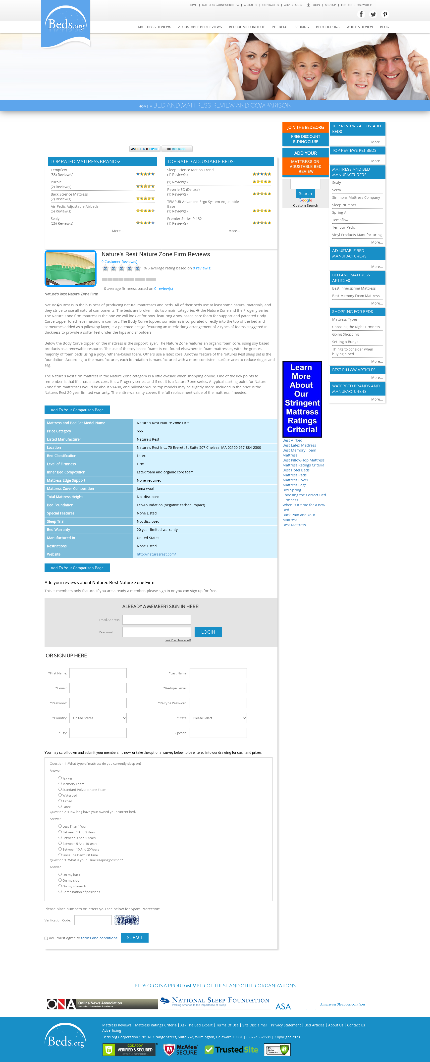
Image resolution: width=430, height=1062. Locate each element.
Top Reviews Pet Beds (354, 150)
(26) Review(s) (62, 223)
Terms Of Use (227, 1025)
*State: (182, 718)
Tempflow (59, 169)
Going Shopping (345, 334)
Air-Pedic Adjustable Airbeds (75, 206)
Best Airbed (292, 440)
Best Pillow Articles (354, 370)
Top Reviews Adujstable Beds (357, 128)
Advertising (293, 5)
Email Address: (109, 619)
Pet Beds (279, 26)
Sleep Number (344, 204)
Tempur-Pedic (344, 227)
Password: (106, 632)
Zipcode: (181, 733)
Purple (56, 182)
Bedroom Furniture (247, 26)
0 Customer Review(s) (119, 261)
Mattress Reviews (154, 26)
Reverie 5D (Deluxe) (183, 189)
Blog (384, 26)
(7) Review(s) (61, 199)
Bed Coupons (328, 26)
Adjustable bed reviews (200, 26)
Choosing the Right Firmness (356, 326)
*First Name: (57, 673)
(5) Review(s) (61, 211)
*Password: (58, 703)
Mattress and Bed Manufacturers (351, 172)
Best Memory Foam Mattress (356, 295)
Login (316, 5)
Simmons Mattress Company (356, 197)
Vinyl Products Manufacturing (357, 234)
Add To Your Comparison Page (77, 409)
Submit (135, 937)
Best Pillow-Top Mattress (303, 459)
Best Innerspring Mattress (354, 288)
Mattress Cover (295, 479)
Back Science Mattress (69, 194)
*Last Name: (178, 673)
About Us (250, 5)
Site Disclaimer (254, 1025)
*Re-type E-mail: (175, 688)
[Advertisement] (161, 130)
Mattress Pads (294, 474)
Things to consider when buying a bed (352, 351)
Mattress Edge (294, 484)
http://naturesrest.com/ (156, 554)
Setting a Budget (346, 341)
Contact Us (270, 5)
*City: (63, 733)
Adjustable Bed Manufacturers (349, 253)
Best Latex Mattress (299, 445)
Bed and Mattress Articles (351, 277)
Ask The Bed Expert (196, 1025)
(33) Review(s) (62, 174)
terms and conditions (99, 937)
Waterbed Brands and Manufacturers (356, 388)
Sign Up (330, 5)
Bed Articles (314, 1025)
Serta (336, 190)
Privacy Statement (286, 1025)
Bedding (301, 26)
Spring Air (340, 212)
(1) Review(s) (177, 174)
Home (193, 5)
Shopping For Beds (352, 311)
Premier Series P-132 (184, 218)
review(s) (202, 267)
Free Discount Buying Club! (305, 139)
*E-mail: (61, 688)
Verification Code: (58, 920)
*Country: (59, 718)
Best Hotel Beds (296, 469)
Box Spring (291, 489)
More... (118, 230)
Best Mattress (294, 524)
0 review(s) (163, 288)
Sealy (55, 218)
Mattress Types (345, 319)
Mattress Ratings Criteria (220, 5)
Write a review (360, 26)
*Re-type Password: (172, 703)
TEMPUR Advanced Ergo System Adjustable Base (203, 204)
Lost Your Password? (356, 5)
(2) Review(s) (61, 186)
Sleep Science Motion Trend (190, 169)
